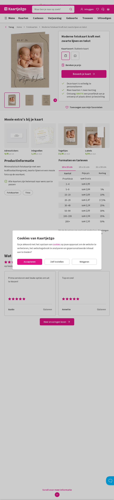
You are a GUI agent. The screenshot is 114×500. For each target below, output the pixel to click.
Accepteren (30, 261)
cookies (56, 244)
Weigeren (84, 261)
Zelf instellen (57, 261)
